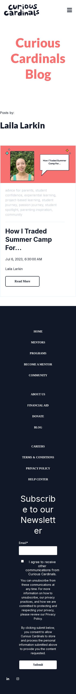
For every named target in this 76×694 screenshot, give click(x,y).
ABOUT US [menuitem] (38, 394)
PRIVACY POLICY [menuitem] (38, 468)
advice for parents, (19, 190)
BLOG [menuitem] (38, 427)
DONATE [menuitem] (38, 416)
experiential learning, (40, 195)
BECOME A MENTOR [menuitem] (38, 364)
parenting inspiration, (36, 210)
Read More (22, 281)
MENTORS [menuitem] (38, 342)
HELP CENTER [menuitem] (38, 479)
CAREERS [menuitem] (38, 446)
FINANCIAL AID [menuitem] (38, 405)
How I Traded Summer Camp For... (28, 239)
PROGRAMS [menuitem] (38, 353)
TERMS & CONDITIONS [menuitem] (38, 457)
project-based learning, (23, 200)
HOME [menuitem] (38, 331)
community (13, 214)
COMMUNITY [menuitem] (38, 375)
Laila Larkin (14, 269)
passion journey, (31, 205)
